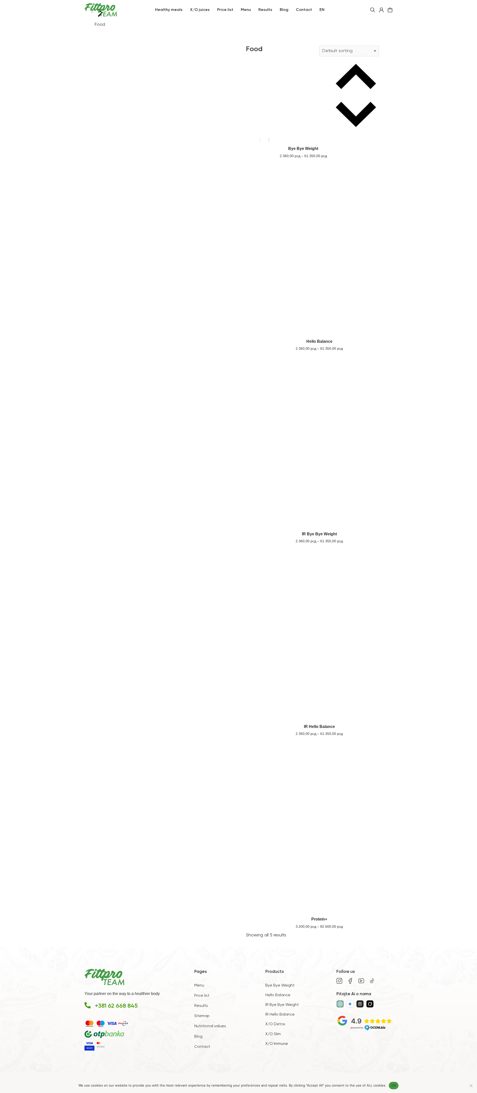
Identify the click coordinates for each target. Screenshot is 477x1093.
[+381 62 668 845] (87, 1005)
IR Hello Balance (319, 726)
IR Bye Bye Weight (319, 534)
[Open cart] (390, 9)
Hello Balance (319, 341)
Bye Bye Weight (303, 148)
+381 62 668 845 (116, 1006)
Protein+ (319, 919)
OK (393, 1085)
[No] (470, 1085)
